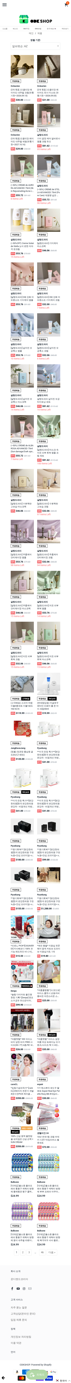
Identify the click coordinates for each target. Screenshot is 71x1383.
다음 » (52, 1252)
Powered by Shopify (41, 1364)
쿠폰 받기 (65, 29)
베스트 (15, 29)
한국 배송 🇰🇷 (51, 29)
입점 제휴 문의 (19, 1319)
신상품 (4, 29)
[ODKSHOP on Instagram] (24, 1288)
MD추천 (26, 29)
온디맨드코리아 (19, 1279)
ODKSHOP (25, 1364)
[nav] (4, 3)
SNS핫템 (38, 29)
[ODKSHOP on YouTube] (18, 1288)
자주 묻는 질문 (19, 1307)
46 (42, 1252)
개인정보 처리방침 (21, 1336)
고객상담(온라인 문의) (23, 1313)
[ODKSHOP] (35, 20)
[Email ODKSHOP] (30, 1288)
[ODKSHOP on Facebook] (12, 1288)
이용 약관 (16, 1342)
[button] (63, 1380)
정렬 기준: (35, 40)
